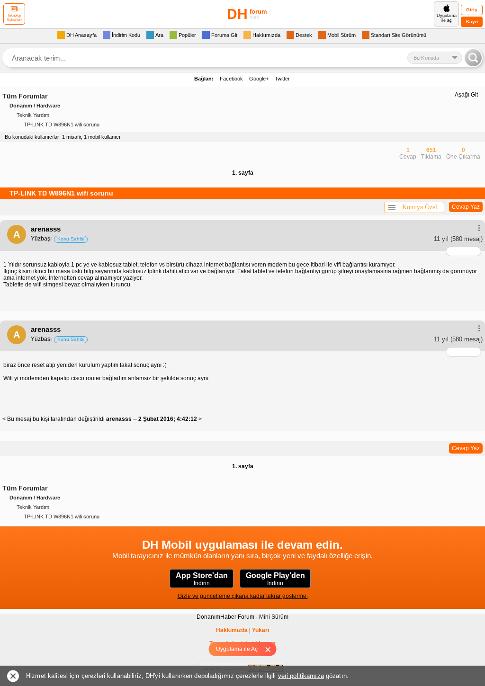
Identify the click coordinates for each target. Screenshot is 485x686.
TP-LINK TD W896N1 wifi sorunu (61, 124)
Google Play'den (275, 579)
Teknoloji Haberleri (14, 17)
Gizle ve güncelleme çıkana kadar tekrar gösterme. (243, 596)
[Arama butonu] (473, 57)
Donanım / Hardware (34, 105)
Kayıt (472, 21)
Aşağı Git (466, 94)
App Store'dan (202, 579)
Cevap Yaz (466, 207)
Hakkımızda (232, 630)
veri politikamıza (301, 675)
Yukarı (260, 630)
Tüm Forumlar (24, 96)
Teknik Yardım (33, 115)
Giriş (471, 9)
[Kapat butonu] (271, 649)
